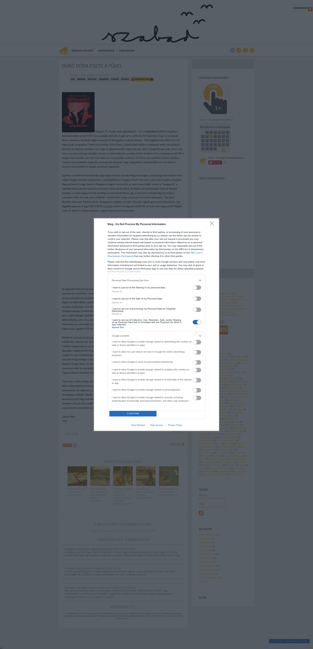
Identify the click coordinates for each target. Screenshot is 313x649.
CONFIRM (133, 413)
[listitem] (156, 280)
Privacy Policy (175, 425)
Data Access (156, 425)
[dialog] (156, 324)
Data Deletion (138, 425)
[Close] (213, 224)
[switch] (197, 287)
